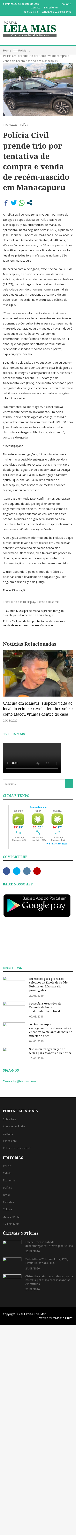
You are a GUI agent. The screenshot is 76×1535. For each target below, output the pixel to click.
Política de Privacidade (17, 1148)
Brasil (6, 1195)
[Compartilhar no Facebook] (6, 203)
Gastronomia (11, 1216)
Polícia (24, 124)
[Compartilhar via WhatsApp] (22, 203)
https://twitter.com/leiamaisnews (16, 871)
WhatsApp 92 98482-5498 (56, 11)
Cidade (7, 1173)
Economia (9, 1180)
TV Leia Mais (11, 1224)
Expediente (51, 7)
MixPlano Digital (63, 1318)
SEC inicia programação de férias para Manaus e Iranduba (50, 1051)
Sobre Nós (9, 1119)
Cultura (7, 1209)
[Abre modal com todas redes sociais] (29, 203)
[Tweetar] (14, 203)
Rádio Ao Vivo (30, 11)
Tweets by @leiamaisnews (19, 1081)
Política (7, 1187)
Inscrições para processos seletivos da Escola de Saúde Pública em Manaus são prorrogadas (48, 984)
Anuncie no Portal (14, 1126)
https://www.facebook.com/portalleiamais (6, 871)
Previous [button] (7, 688)
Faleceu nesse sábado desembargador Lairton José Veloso (49, 1244)
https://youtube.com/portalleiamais (37, 871)
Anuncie (66, 4)
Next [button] (68, 688)
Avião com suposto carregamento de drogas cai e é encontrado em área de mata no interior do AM (50, 1030)
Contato (35, 7)
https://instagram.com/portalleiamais (27, 871)
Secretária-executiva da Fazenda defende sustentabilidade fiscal (45, 1007)
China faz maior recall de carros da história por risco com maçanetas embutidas (49, 1280)
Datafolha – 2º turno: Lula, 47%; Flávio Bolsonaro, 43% (46, 1261)
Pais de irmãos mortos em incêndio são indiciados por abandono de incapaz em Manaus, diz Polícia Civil (41, 708)
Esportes (8, 1202)
